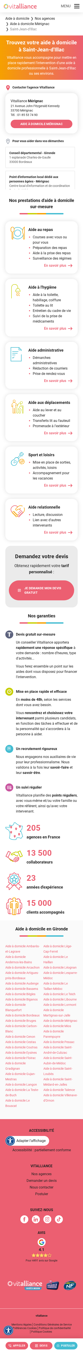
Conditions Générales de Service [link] (53, 1324)
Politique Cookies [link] (41, 1331)
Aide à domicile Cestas (20, 1042)
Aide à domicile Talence (59, 1090)
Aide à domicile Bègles (20, 994)
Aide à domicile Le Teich (59, 994)
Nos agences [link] (41, 1174)
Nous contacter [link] (41, 1187)
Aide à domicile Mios (57, 1026)
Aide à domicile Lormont (59, 1004)
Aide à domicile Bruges (20, 1020)
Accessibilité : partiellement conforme (41, 1150)
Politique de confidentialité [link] (55, 1328)
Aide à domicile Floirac (20, 1058)
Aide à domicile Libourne (60, 999)
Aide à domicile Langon (21, 1084)
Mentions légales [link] (22, 1324)
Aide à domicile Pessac (58, 1042)
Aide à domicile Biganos (21, 999)
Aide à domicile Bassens (21, 989)
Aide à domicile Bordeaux (22, 1015)
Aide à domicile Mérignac (60, 1020)
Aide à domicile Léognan (60, 967)
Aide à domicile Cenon (20, 1036)
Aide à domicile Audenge (22, 983)
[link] (27, 115)
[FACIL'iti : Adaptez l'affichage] (8, 1330)
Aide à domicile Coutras (21, 1047)
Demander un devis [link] (42, 1181)
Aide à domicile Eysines (21, 1052)
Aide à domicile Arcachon (22, 967)
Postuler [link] (41, 1194)
